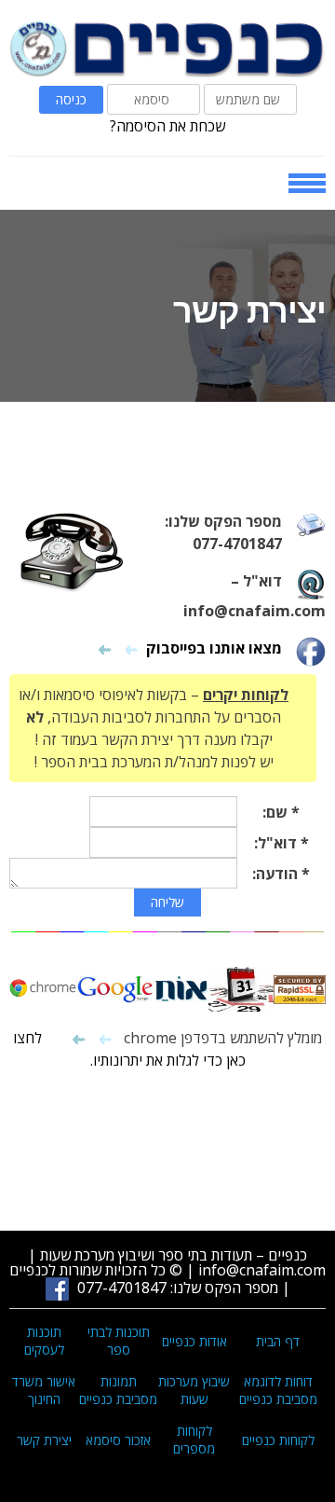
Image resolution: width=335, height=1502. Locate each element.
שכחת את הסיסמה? (167, 126)
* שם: (281, 812)
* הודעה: (281, 873)
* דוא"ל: (281, 843)
